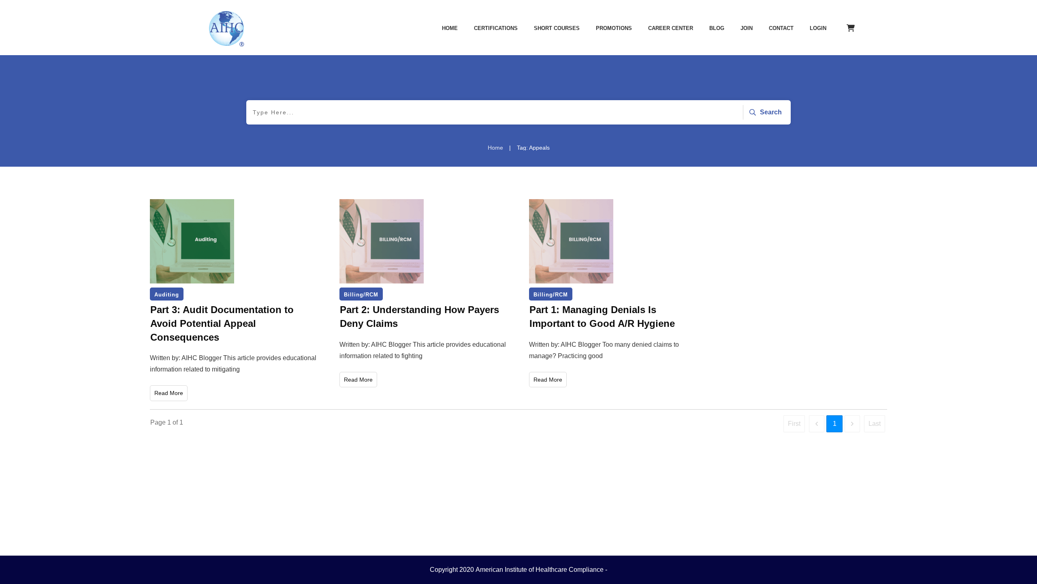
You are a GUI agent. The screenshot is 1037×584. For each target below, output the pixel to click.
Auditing (166, 295)
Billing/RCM (361, 295)
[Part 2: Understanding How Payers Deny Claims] (381, 241)
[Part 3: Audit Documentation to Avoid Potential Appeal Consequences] (192, 241)
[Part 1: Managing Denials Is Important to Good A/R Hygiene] (571, 241)
